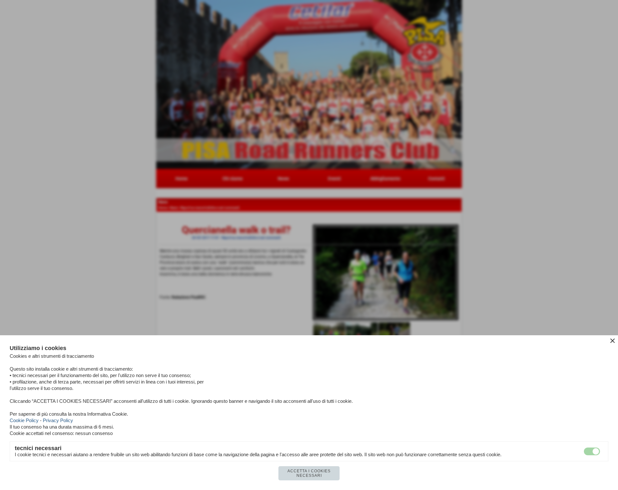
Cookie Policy (24, 420)
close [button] (612, 341)
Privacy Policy (58, 420)
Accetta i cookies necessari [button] (309, 473)
